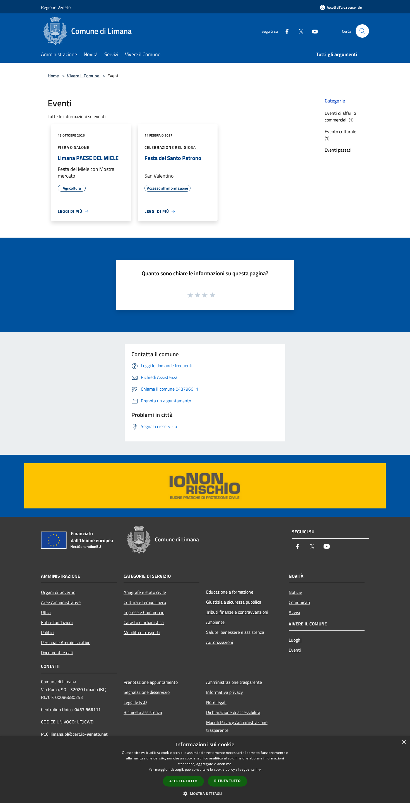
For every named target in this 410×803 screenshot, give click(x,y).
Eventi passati (338, 150)
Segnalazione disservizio (147, 692)
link (258, 769)
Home (53, 75)
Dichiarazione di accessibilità (233, 712)
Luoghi (295, 640)
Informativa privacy (224, 692)
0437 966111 (87, 709)
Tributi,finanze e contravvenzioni (237, 612)
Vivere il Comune (83, 75)
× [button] (404, 742)
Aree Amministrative (61, 602)
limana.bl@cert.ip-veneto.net (79, 734)
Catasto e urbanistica (144, 622)
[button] (204, 793)
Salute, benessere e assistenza (235, 632)
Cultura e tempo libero (145, 602)
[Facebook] (284, 31)
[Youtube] (312, 31)
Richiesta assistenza (143, 712)
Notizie (295, 592)
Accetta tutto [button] (183, 781)
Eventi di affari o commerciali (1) (340, 116)
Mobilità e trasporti (142, 632)
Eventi (295, 650)
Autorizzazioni (219, 642)
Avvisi (294, 612)
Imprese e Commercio (144, 612)
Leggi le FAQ (135, 702)
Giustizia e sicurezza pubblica (233, 602)
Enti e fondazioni (57, 622)
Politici (47, 632)
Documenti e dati (57, 652)
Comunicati (299, 602)
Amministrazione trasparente (234, 682)
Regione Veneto (56, 7)
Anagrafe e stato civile (145, 592)
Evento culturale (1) (340, 135)
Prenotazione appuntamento (151, 682)
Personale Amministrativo (65, 642)
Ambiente (215, 622)
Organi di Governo (58, 592)
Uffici (46, 612)
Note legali (216, 702)
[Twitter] (298, 31)
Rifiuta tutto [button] (227, 780)
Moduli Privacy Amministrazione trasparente (236, 726)
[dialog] (205, 769)
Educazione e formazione (229, 592)
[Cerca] (362, 31)
